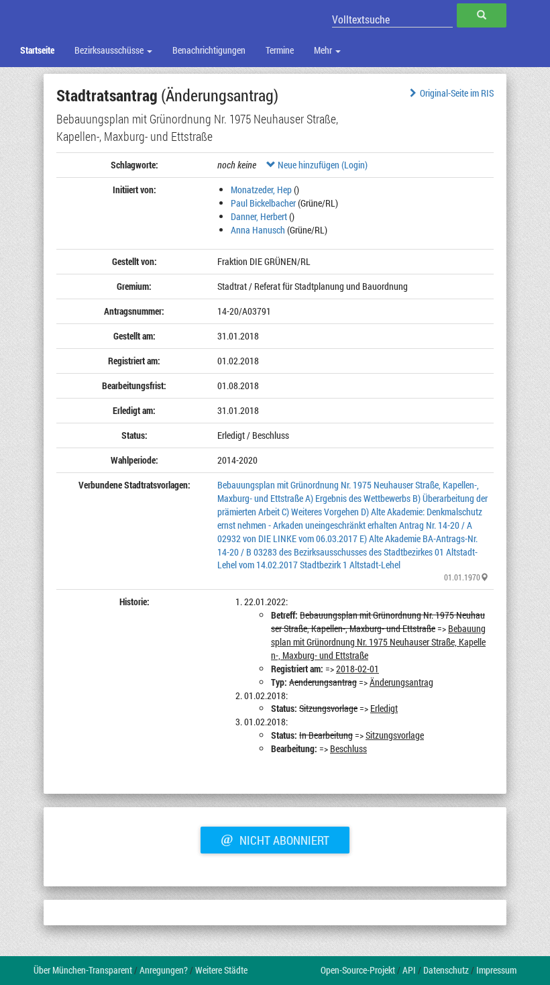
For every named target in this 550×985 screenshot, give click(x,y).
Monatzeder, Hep (261, 189)
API (409, 970)
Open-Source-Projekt (358, 970)
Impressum (496, 970)
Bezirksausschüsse (110, 50)
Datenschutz (446, 970)
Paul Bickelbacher (263, 203)
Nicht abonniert (275, 838)
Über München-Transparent (83, 970)
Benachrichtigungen (208, 50)
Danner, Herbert (259, 216)
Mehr (324, 50)
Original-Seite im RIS (457, 93)
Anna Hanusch (258, 229)
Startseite (37, 50)
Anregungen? (164, 970)
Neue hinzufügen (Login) (322, 164)
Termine (280, 50)
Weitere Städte (221, 970)
